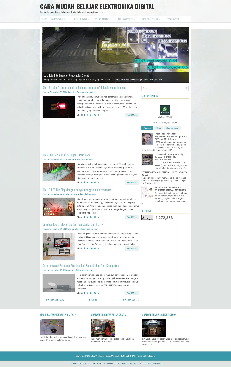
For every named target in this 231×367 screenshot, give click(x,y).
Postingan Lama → (130, 300)
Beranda (93, 300)
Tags (159, 128)
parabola (71, 270)
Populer (147, 128)
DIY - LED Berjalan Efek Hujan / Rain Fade (66, 155)
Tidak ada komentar (86, 92)
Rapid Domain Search (153, 363)
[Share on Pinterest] (95, 115)
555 (69, 159)
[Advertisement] (90, 136)
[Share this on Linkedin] (98, 115)
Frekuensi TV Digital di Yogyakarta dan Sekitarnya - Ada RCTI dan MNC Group (171, 136)
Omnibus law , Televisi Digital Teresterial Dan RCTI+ (72, 224)
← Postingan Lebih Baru (53, 300)
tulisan (78, 229)
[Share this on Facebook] (84, 115)
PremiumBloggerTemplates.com (129, 363)
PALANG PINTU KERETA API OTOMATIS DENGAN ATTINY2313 (170, 188)
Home (44, 19)
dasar (69, 92)
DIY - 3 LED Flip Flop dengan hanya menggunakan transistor (77, 189)
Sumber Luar (172, 128)
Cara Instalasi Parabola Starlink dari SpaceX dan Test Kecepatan (80, 265)
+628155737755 (165, 116)
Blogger (151, 356)
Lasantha (109, 363)
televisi (70, 229)
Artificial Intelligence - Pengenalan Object (66, 75)
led (74, 92)
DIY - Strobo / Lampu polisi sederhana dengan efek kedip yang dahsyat (84, 87)
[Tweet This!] (87, 115)
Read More (132, 115)
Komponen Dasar (59, 19)
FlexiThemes (83, 363)
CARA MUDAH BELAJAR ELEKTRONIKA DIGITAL (97, 6)
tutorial (74, 194)
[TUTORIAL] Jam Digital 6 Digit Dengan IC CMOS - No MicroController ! (169, 157)
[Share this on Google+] (91, 115)
